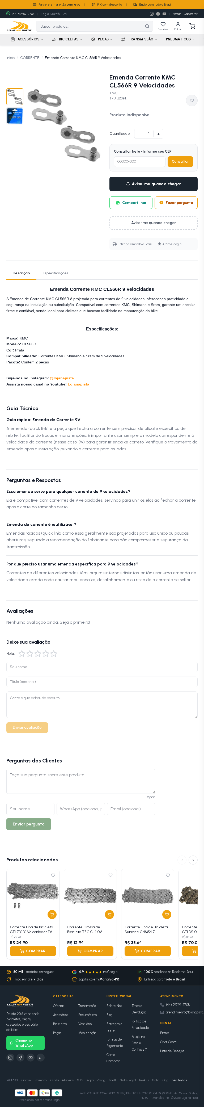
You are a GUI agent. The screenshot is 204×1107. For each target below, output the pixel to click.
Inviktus (144, 1080)
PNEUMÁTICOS (178, 39)
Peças (57, 1033)
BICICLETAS (69, 39)
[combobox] (89, 26)
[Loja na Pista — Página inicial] (19, 26)
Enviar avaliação (27, 727)
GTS (80, 1080)
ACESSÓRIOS (29, 39)
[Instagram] (152, 14)
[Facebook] (158, 14)
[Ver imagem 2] (14, 115)
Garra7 (26, 1080)
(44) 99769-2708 (178, 1005)
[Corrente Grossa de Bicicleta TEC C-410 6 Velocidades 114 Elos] (90, 895)
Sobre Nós (114, 1006)
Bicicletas (60, 1024)
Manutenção (87, 1033)
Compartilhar (134, 202)
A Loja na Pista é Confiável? (139, 1043)
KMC (113, 93)
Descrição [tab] (21, 273)
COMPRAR (36, 951)
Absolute (68, 1080)
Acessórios (60, 1015)
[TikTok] (41, 1058)
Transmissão (87, 1006)
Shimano (40, 1080)
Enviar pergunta (29, 824)
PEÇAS (103, 39)
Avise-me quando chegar (156, 184)
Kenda (54, 1080)
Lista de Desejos (172, 1051)
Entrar (176, 13)
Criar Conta (168, 1042)
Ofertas (58, 1006)
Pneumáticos (87, 1015)
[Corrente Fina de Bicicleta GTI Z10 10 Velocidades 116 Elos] (33, 895)
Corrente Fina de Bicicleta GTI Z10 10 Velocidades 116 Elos (31, 929)
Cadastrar (191, 13)
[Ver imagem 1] (14, 96)
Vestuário (85, 1024)
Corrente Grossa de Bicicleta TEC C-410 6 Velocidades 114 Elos (84, 929)
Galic (155, 1080)
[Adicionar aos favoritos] (192, 100)
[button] (22, 653)
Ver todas (179, 1080)
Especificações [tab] (56, 273)
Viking (101, 1080)
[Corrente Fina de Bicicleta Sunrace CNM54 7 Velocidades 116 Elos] (147, 895)
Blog (110, 1015)
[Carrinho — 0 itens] (192, 26)
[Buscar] (147, 26)
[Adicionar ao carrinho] (52, 914)
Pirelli (112, 1080)
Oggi (166, 1080)
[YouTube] (164, 14)
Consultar (180, 161)
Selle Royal (128, 1080)
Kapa (90, 1080)
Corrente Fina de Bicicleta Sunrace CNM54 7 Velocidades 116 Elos (146, 929)
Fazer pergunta (179, 202)
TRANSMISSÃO (140, 39)
